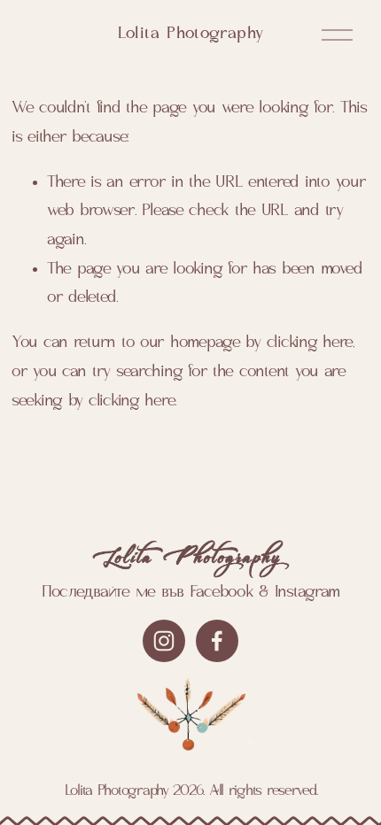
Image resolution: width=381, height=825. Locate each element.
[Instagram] (164, 641)
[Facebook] (217, 641)
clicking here (310, 343)
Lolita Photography (191, 34)
